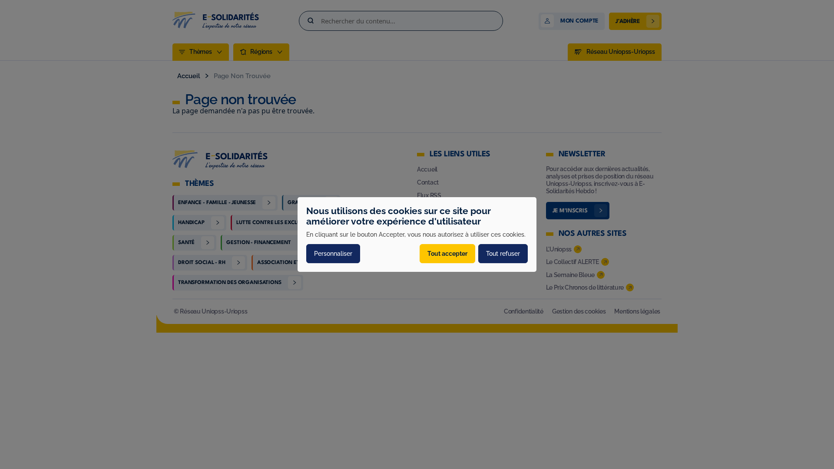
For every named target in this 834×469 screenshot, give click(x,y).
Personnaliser (333, 253)
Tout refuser (503, 253)
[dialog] (417, 234)
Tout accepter (447, 253)
